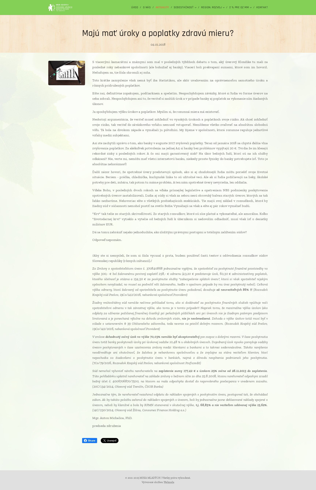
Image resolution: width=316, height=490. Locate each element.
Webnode (169, 482)
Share (91, 440)
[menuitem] (135, 7)
